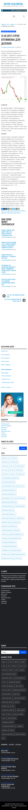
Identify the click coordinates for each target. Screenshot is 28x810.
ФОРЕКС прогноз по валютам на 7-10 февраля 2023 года (8, 256)
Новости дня (6, 379)
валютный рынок (8, 518)
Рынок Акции (5, 361)
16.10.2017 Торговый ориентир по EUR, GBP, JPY (12, 300)
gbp (9, 211)
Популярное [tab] (4, 745)
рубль (5, 538)
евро (17, 522)
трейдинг (6, 550)
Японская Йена (15, 213)
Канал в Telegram (6, 426)
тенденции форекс (9, 542)
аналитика (20, 506)
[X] (4, 209)
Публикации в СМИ (8, 382)
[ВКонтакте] (2, 209)
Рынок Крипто (5, 358)
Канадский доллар (9, 490)
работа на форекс (16, 534)
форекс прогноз (8, 558)
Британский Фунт (20, 211)
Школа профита (5, 364)
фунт (18, 558)
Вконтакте (4, 427)
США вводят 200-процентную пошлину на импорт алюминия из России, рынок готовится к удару (8, 268)
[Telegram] (14, 209)
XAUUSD (21, 474)
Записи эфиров (6, 376)
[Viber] (17, 209)
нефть (5, 534)
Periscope (4, 436)
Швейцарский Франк (9, 502)
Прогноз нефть (19, 498)
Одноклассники (6, 431)
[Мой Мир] (8, 209)
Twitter (3, 433)
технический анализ (9, 546)
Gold (4, 470)
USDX (13, 474)
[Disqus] (14, 324)
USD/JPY (5, 474)
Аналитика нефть (8, 482)
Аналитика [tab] (18, 745)
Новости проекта (6, 387)
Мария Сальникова (13, 3)
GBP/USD (20, 466)
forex (5, 466)
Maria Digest (4, 373)
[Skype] (12, 209)
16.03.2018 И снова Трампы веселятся (8, 767)
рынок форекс (15, 538)
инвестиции (7, 530)
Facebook (3, 429)
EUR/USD (5, 462)
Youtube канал (5, 424)
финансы (16, 550)
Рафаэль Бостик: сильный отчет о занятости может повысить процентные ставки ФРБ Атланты (8, 245)
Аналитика (4, 31)
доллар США (5, 213)
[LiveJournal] (6, 209)
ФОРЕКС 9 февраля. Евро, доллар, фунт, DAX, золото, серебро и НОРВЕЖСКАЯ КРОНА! (8, 232)
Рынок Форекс (12, 31)
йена (16, 530)
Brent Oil (6, 458)
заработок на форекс (9, 526)
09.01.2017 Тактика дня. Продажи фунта (7, 785)
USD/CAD (18, 470)
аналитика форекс (8, 514)
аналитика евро (8, 510)
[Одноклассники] (10, 209)
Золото (20, 486)
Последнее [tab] (11, 745)
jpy (12, 211)
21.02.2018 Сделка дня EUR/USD (9, 759)
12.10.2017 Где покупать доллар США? (15, 296)
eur (6, 211)
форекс (5, 554)
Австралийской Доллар (10, 478)
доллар (20, 518)
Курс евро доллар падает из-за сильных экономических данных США (8, 282)
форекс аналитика (17, 554)
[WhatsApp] (19, 209)
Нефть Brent (7, 498)
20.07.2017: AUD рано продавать (10, 776)
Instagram (4, 435)
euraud (14, 462)
